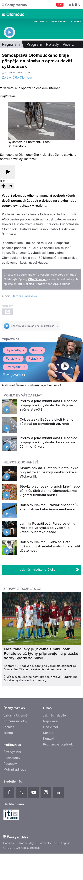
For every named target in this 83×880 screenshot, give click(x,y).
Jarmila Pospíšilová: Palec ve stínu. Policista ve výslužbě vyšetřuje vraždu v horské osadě (48, 528)
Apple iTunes (61, 283)
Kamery (76, 21)
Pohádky (12, 358)
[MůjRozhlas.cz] (7, 96)
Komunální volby (15, 721)
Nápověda (50, 721)
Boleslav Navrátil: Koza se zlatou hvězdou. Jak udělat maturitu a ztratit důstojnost (50, 546)
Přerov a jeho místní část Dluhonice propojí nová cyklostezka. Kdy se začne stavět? (48, 405)
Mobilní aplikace (14, 769)
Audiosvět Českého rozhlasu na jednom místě (31, 385)
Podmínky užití (47, 843)
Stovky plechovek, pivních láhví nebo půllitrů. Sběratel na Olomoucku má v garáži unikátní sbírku (50, 490)
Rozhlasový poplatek (58, 744)
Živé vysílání (14, 367)
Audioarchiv (59, 21)
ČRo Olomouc (37, 279)
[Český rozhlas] (14, 4)
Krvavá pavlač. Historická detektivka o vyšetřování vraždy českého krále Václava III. (49, 472)
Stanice (8, 727)
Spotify (40, 283)
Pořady (52, 44)
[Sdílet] (10, 186)
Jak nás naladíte (54, 715)
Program (40, 21)
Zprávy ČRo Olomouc (17, 77)
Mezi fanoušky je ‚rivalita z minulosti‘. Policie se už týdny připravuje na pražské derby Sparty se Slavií (41, 653)
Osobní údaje (26, 843)
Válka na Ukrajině (15, 715)
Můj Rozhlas (26, 283)
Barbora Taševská (24, 296)
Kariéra (48, 733)
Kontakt (48, 738)
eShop (8, 733)
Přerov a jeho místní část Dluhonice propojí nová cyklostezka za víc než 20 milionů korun (48, 442)
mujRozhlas (10, 339)
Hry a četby (13, 350)
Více (68, 44)
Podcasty (10, 764)
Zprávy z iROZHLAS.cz (22, 589)
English (65, 843)
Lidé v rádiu (51, 727)
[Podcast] (3, 186)
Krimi (35, 350)
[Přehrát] (7, 172)
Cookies (8, 843)
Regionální (11, 44)
